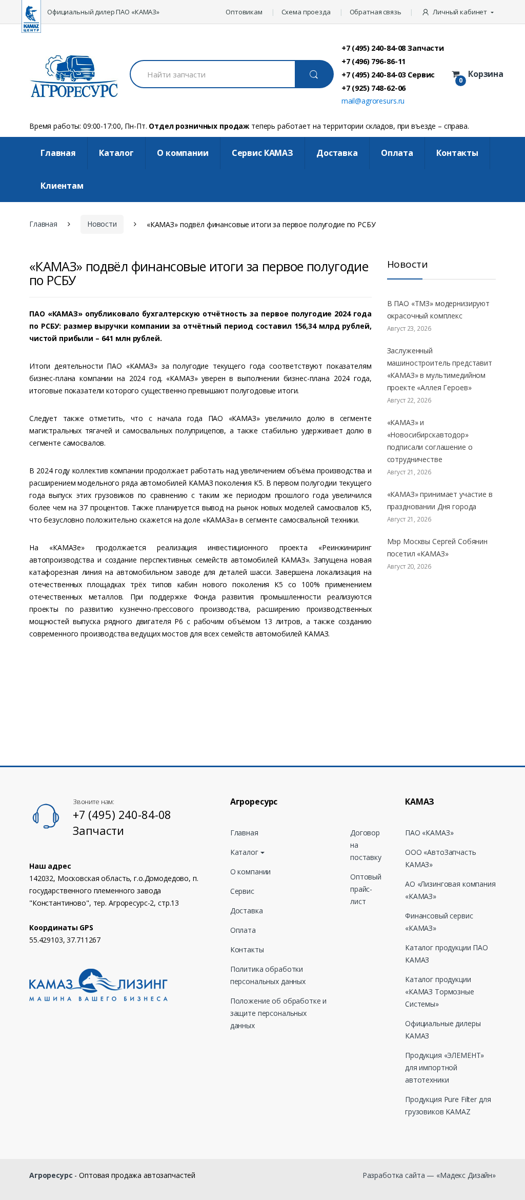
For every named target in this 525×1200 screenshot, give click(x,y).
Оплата (397, 152)
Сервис (242, 891)
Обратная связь (375, 11)
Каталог (116, 152)
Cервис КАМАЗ (262, 152)
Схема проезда (306, 11)
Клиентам (62, 185)
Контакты (457, 152)
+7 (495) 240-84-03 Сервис (388, 74)
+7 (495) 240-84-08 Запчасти (392, 48)
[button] (458, 12)
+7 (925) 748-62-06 (373, 88)
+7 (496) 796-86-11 (373, 61)
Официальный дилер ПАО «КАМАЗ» (103, 11)
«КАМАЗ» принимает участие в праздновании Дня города (440, 500)
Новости (102, 224)
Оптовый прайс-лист (365, 889)
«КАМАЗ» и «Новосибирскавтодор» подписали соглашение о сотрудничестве (430, 440)
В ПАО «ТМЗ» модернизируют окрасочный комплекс (438, 309)
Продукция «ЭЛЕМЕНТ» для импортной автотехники (444, 1067)
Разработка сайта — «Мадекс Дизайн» (429, 1175)
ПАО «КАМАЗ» (429, 832)
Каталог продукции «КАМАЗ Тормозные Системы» (439, 991)
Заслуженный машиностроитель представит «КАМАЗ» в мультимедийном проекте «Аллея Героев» (439, 369)
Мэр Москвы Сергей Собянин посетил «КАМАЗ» (437, 547)
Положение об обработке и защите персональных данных (278, 1013)
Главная (58, 152)
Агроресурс (51, 1175)
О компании (183, 152)
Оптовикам (244, 11)
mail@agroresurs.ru (373, 101)
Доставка (337, 152)
